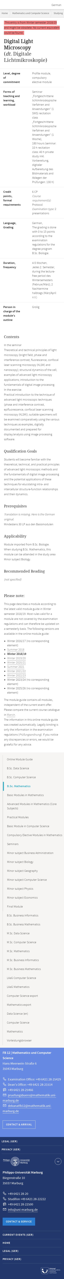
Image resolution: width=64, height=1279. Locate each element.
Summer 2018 (15, 650)
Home (5, 13)
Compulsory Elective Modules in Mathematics (34, 835)
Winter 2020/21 (16, 663)
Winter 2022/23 (16, 676)
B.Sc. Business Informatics (22, 916)
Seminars (12, 844)
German (56, 5)
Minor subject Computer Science (27, 880)
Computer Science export (22, 996)
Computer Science (18, 1023)
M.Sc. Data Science (18, 933)
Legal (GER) (10, 1141)
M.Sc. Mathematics (18, 951)
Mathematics (15, 1032)
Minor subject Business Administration (30, 853)
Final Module (15, 907)
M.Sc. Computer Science (21, 942)
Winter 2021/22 (16, 671)
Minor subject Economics (22, 898)
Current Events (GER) (18, 1235)
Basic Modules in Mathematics (25, 795)
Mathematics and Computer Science (30, 13)
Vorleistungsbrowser (19, 1041)
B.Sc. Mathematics (19, 786)
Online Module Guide (20, 760)
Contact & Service (19, 1221)
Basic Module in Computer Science (28, 826)
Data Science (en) (17, 1014)
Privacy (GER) (11, 1149)
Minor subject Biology (20, 862)
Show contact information (58, 1161)
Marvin (11, 715)
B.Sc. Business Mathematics (23, 925)
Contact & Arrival (19, 1124)
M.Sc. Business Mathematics (24, 969)
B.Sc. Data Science (18, 768)
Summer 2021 (15, 667)
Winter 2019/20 (16, 658)
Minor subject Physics (20, 889)
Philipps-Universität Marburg (16, 1161)
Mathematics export (19, 1005)
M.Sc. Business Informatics (23, 960)
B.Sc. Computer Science (21, 777)
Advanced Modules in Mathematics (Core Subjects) (32, 806)
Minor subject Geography (22, 871)
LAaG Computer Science (21, 978)
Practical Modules (18, 817)
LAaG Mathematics (18, 987)
